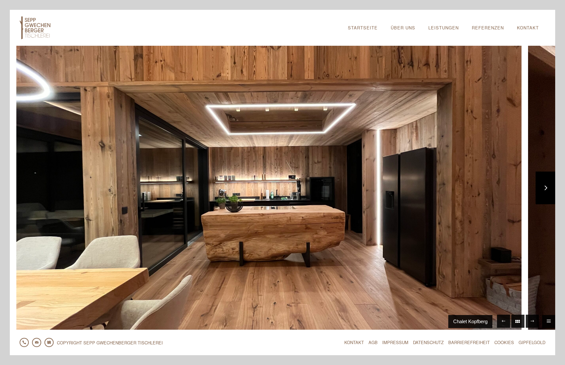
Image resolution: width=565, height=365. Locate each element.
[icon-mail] (38, 342)
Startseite (363, 28)
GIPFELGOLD (532, 342)
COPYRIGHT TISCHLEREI (110, 343)
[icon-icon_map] (50, 342)
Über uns (403, 28)
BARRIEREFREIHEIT (469, 342)
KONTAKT (354, 342)
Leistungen (443, 28)
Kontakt (528, 28)
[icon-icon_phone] (26, 342)
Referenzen (488, 28)
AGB (373, 342)
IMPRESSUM (395, 342)
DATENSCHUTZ (428, 342)
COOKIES (504, 342)
